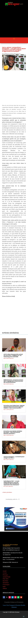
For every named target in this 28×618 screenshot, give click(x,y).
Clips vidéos (5, 578)
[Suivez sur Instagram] (10, 597)
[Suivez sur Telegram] (12, 597)
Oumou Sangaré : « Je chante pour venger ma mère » (14, 457)
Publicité (5, 588)
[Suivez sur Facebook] (4, 597)
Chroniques (5, 575)
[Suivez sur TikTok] (15, 597)
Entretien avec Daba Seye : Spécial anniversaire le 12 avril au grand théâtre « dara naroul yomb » (14, 407)
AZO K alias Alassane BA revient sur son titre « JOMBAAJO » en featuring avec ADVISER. (13, 355)
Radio (4, 586)
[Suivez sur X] (7, 597)
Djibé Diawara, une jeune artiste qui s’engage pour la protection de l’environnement (13, 381)
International (5, 582)
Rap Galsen (5, 580)
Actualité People (6, 577)
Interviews (18, 53)
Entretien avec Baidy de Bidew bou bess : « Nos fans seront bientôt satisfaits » (13, 432)
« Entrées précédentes (7, 492)
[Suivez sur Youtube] (21, 597)
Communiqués (6, 584)
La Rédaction (6, 53)
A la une (5, 573)
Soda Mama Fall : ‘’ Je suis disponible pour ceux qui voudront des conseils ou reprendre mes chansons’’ (11, 483)
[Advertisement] (14, 23)
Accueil (4, 571)
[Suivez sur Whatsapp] (18, 597)
